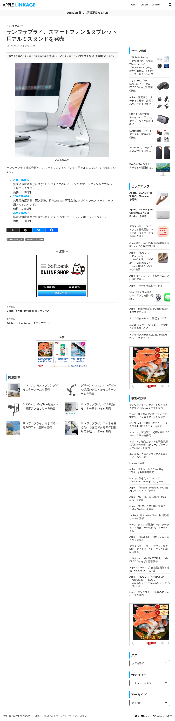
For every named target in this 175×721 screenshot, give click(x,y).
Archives (156, 5)
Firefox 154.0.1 (137, 463)
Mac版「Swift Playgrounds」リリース (27, 308)
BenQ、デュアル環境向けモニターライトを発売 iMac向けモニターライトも (149, 527)
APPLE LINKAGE (22, 716)
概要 (37, 716)
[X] (12, 230)
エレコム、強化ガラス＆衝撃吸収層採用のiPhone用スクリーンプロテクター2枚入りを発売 (148, 444)
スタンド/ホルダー (14, 26)
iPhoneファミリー (35, 240)
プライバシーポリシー (78, 716)
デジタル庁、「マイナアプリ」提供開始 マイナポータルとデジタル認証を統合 (148, 549)
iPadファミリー (15, 240)
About (133, 5)
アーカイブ (61, 716)
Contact (144, 5)
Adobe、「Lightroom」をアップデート (28, 321)
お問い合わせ (48, 716)
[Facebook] (51, 230)
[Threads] (25, 230)
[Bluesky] (38, 230)
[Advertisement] (143, 31)
